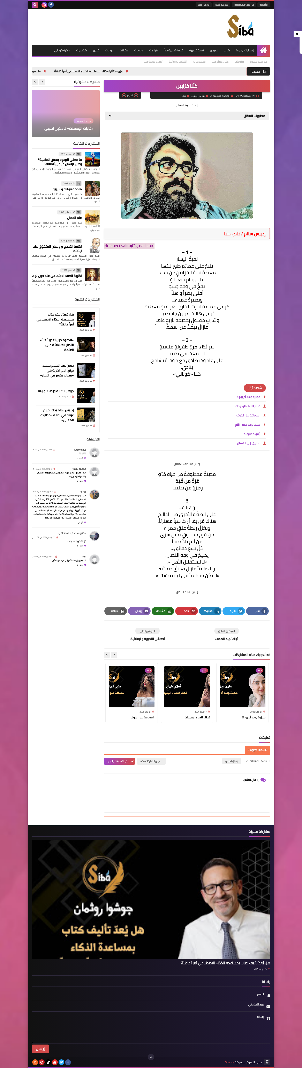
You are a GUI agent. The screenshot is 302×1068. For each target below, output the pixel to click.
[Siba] (240, 27)
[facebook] (51, 5)
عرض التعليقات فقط (150, 761)
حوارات (109, 50)
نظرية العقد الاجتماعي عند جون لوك (57, 276)
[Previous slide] (42, 82)
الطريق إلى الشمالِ (248, 443)
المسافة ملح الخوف (248, 415)
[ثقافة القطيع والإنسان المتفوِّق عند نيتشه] (92, 245)
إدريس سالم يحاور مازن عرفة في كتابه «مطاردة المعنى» (57, 415)
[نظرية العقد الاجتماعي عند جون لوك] (92, 275)
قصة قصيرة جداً (173, 50)
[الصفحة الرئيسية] (263, 50)
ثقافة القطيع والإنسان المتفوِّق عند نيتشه (57, 248)
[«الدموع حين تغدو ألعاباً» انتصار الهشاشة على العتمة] (86, 344)
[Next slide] (107, 655)
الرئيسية (263, 4)
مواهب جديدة (258, 61)
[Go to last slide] (114, 655)
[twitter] (61, 1062)
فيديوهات (199, 61)
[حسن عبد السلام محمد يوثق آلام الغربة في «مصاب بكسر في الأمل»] (86, 370)
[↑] (151, 1057)
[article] (147, 634)
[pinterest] (42, 1062)
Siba (227, 1062)
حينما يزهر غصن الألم (247, 424)
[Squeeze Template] (267, 1062)
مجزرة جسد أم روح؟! (248, 396)
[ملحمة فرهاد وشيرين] (92, 188)
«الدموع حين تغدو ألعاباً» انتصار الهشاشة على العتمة (61, 71)
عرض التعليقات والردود (118, 761)
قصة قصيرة (196, 50)
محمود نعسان (79, 469)
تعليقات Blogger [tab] (257, 749)
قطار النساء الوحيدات (247, 406)
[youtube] (55, 1062)
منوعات (239, 61)
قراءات (153, 50)
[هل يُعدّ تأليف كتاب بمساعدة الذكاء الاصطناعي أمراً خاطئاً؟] (86, 319)
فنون (96, 50)
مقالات (124, 50)
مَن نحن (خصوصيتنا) (244, 4)
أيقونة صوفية (252, 434)
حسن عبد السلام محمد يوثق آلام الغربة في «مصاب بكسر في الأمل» (57, 370)
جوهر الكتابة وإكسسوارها (56, 391)
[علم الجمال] (92, 217)
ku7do (83, 491)
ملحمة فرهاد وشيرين (67, 189)
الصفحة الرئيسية (221, 96)
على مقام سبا (220, 61)
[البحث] (35, 5)
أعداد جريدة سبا (153, 61)
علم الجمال (74, 217)
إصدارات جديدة (245, 50)
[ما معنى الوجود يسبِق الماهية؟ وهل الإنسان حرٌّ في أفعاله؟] (92, 159)
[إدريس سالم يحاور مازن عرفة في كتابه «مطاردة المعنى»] (86, 415)
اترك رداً (80, 458)
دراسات (138, 50)
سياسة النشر (221, 4)
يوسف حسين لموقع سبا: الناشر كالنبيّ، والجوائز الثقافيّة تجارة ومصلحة (69, 123)
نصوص (214, 50)
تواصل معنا (204, 4)
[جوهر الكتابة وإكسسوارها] (86, 395)
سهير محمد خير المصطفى (72, 533)
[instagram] (44, 5)
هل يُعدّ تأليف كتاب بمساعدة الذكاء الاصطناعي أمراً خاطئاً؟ (141, 71)
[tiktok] (48, 1062)
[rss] (35, 1062)
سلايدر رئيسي (198, 96)
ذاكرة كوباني (62, 50)
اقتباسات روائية (178, 61)
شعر (227, 50)
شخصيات (81, 50)
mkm (83, 556)
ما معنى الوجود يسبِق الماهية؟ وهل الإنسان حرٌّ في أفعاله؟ (60, 161)
